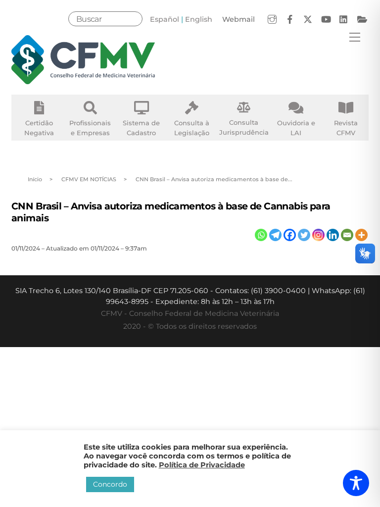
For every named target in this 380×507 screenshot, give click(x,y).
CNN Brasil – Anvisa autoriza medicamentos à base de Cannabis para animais (171, 211)
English (198, 19)
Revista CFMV (346, 128)
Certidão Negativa (39, 128)
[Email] (347, 235)
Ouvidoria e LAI (296, 128)
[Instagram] (318, 235)
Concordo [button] (110, 484)
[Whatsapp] (261, 235)
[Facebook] (290, 235)
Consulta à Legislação (191, 128)
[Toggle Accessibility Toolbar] (356, 483)
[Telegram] (275, 235)
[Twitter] (304, 235)
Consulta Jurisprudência (244, 127)
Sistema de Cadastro (141, 128)
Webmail (238, 19)
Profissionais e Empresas (90, 128)
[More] (361, 235)
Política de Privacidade (202, 464)
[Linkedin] (333, 235)
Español (164, 19)
